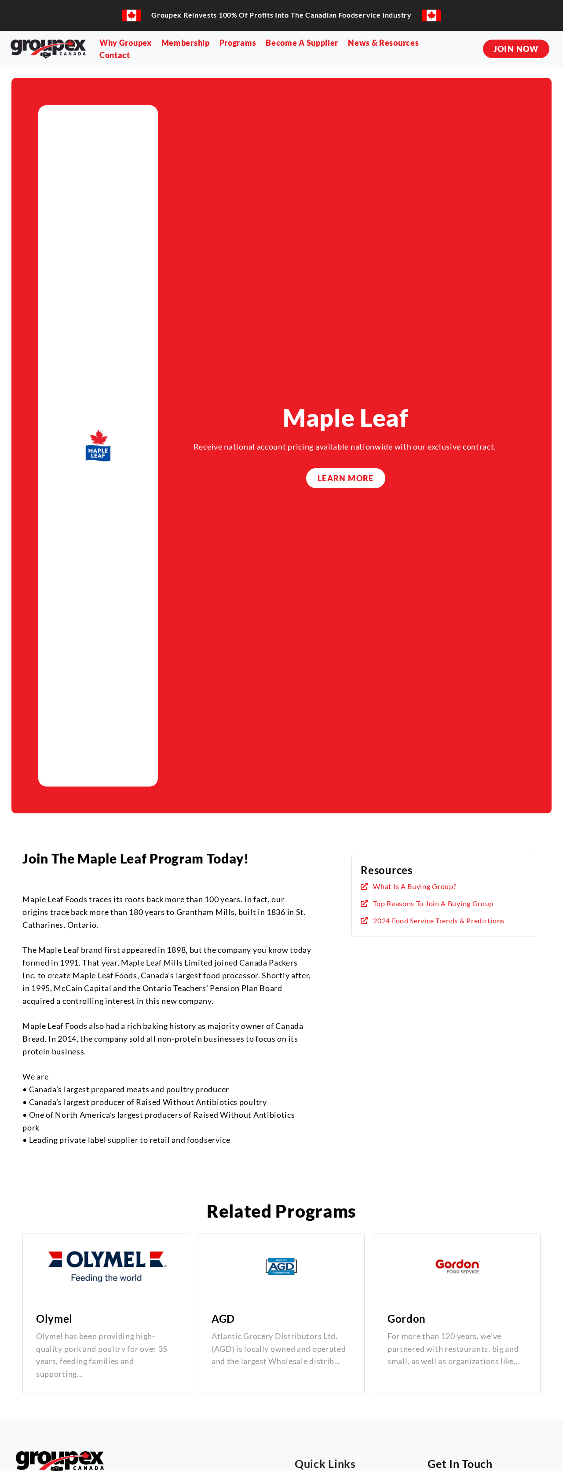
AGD (223, 1318)
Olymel (54, 1318)
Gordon (407, 1318)
